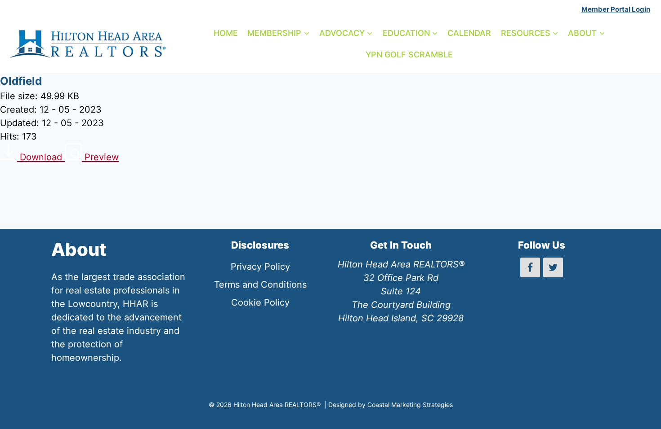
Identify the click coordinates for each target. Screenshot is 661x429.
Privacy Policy (260, 266)
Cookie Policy (260, 302)
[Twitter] (553, 267)
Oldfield (21, 81)
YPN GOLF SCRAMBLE (409, 54)
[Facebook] (530, 267)
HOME (226, 33)
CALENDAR (469, 33)
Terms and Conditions (260, 284)
